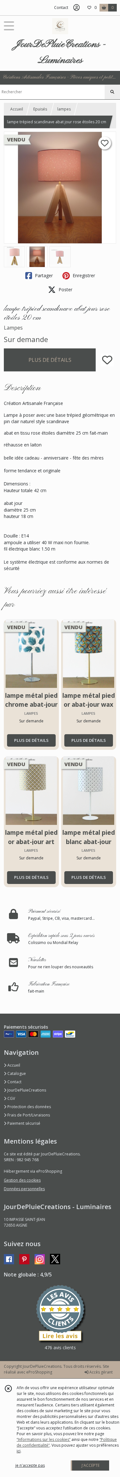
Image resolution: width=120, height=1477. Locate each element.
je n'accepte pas (30, 1465)
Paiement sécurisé (23, 1123)
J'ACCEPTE (91, 1465)
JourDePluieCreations (26, 1090)
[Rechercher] (112, 92)
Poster (64, 289)
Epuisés (40, 109)
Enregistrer (83, 275)
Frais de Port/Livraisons (28, 1115)
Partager (43, 275)
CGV (10, 1098)
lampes (64, 109)
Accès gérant (100, 1372)
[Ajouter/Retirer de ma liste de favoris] (107, 360)
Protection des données (28, 1106)
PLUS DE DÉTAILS (49, 359)
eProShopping (39, 1372)
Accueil (16, 109)
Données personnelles (24, 1188)
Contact (61, 7)
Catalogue (16, 1073)
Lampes (13, 327)
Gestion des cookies (22, 1180)
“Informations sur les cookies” (43, 1439)
